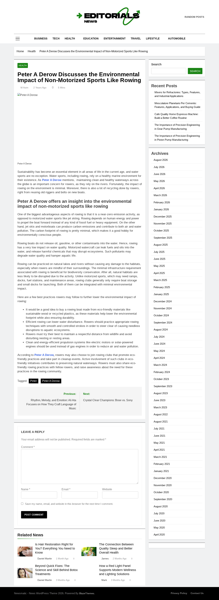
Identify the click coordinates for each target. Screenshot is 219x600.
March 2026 (160, 195)
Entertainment (115, 38)
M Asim (24, 87)
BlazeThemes (86, 593)
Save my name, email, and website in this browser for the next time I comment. (69, 503)
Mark (104, 580)
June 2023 (159, 400)
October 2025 (161, 230)
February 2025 (162, 287)
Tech (56, 38)
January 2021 (161, 471)
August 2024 (161, 329)
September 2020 (163, 499)
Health (70, 38)
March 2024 (160, 364)
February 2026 (162, 202)
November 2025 (163, 223)
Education (91, 38)
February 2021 (162, 463)
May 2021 (159, 442)
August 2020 (161, 506)
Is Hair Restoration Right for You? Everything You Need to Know (55, 548)
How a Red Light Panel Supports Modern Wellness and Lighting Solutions (117, 570)
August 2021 (161, 421)
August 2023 (161, 393)
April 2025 (159, 273)
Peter (33, 380)
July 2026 (159, 167)
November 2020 (163, 485)
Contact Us (197, 593)
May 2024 (159, 350)
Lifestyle (153, 38)
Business (40, 38)
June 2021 (159, 435)
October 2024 (161, 315)
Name (25, 489)
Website (107, 489)
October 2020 (161, 492)
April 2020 (159, 534)
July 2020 (159, 513)
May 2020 (159, 527)
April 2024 (159, 357)
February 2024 (162, 372)
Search (156, 64)
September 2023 (163, 386)
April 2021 (159, 449)
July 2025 (159, 251)
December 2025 (163, 216)
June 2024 (159, 343)
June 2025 (159, 258)
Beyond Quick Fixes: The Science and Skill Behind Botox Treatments (56, 570)
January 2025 (161, 294)
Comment (28, 447)
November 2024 (163, 308)
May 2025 (159, 265)
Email (66, 489)
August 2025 (161, 244)
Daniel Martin (44, 558)
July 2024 (159, 336)
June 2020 (159, 520)
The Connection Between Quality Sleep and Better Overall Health (116, 548)
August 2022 (161, 414)
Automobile (176, 38)
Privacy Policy (179, 593)
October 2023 (161, 379)
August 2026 (161, 159)
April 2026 (159, 188)
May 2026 (159, 181)
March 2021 (160, 456)
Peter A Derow (51, 380)
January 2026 (161, 209)
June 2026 (159, 174)
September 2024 (163, 322)
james (105, 558)
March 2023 (160, 407)
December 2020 (163, 478)
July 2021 (159, 428)
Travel (136, 38)
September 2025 (163, 237)
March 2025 (160, 280)
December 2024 (163, 301)
